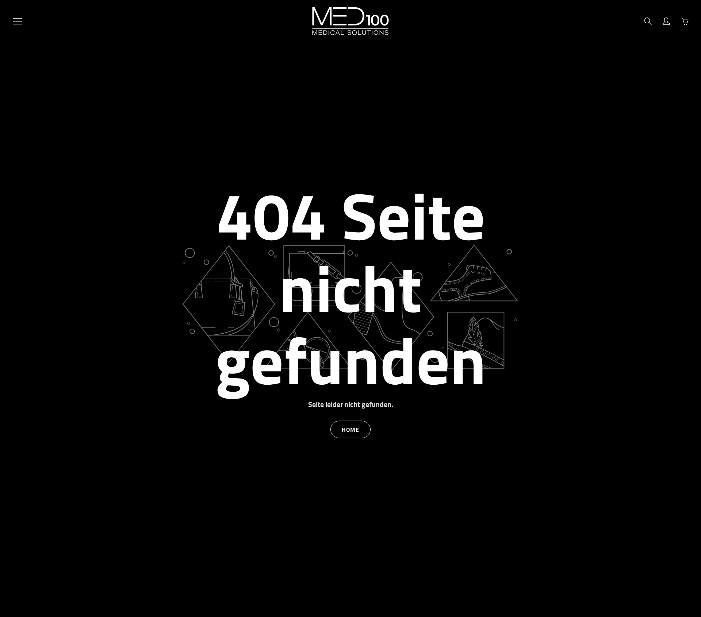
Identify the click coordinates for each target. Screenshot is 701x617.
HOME (350, 429)
